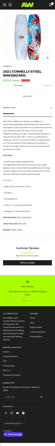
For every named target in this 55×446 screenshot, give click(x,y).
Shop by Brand (36, 336)
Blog (32, 322)
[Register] (41, 397)
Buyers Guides (36, 327)
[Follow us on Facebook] (6, 413)
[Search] (10, 4)
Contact (6, 352)
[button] (27, 114)
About (32, 318)
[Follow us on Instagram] (12, 413)
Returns (6, 370)
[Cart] (50, 4)
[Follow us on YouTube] (17, 413)
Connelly (7, 66)
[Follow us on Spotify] (23, 413)
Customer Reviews (37, 332)
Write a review (27, 262)
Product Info (9, 108)
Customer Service (10, 356)
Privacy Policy (9, 366)
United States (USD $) (12, 423)
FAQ (4, 361)
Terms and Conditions (12, 375)
